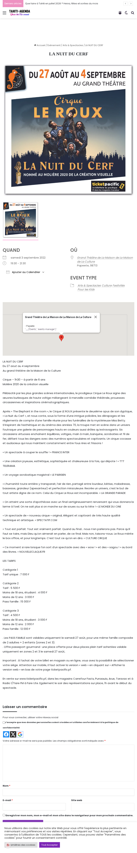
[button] (61, 338)
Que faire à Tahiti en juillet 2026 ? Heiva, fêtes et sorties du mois (61, 3)
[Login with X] (13, 734)
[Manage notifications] (8, 845)
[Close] (95, 317)
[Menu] (4, 14)
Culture (107, 285)
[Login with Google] (20, 734)
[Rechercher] (132, 14)
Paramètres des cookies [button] (21, 845)
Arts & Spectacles (73, 45)
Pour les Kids (86, 289)
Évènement (53, 45)
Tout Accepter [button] (49, 845)
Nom (6, 785)
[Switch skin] (126, 14)
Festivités (119, 285)
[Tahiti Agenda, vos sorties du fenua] (19, 13)
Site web (76, 800)
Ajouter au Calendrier (25, 272)
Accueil (40, 45)
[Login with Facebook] (6, 734)
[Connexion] (120, 14)
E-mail (8, 800)
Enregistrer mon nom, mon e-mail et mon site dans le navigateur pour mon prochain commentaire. (69, 815)
